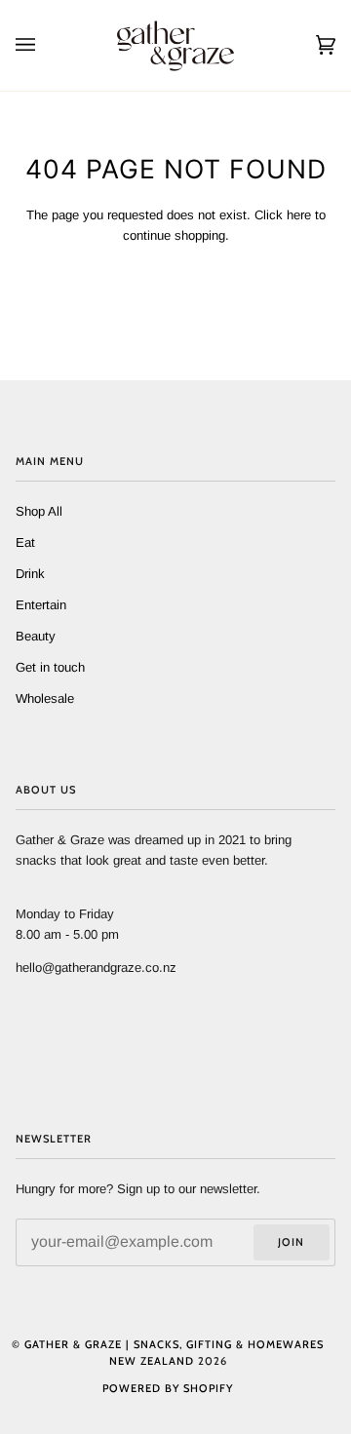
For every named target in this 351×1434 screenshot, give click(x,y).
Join (291, 1242)
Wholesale (45, 698)
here (299, 215)
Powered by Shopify (167, 1388)
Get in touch (50, 667)
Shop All (39, 511)
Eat (25, 542)
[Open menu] (45, 45)
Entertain (41, 605)
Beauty (36, 636)
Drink (30, 573)
